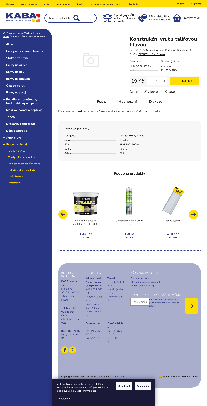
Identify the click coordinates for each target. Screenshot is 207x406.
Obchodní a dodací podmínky (146, 282)
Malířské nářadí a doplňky (24, 110)
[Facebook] (64, 349)
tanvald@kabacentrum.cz (115, 291)
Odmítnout (124, 386)
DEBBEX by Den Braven (151, 54)
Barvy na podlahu (18, 79)
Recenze (10, 3)
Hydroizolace (15, 176)
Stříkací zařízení (17, 58)
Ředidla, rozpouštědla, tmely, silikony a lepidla (22, 101)
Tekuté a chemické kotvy (22, 170)
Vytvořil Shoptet (172, 376)
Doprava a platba (29, 3)
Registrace (196, 3)
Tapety (10, 117)
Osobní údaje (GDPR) (142, 285)
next (195, 216)
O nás (46, 3)
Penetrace (14, 182)
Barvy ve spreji (16, 93)
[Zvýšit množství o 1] (164, 81)
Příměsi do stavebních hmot (24, 163)
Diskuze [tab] (155, 101)
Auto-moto (13, 138)
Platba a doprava (139, 278)
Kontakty (133, 3)
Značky (80, 3)
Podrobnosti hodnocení (178, 50)
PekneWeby (191, 376)
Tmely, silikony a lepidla (22, 157)
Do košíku (185, 81)
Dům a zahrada (16, 131)
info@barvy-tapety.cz (70, 320)
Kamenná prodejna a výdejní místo (106, 3)
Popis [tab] (101, 101)
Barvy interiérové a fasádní (24, 51)
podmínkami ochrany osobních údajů (164, 304)
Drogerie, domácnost (20, 124)
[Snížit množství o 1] (149, 81)
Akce (9, 44)
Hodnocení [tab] (127, 101)
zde (94, 391)
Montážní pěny (16, 151)
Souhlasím (143, 386)
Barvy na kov (15, 72)
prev (64, 216)
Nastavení (64, 398)
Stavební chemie (17, 145)
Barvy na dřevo (16, 65)
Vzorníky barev (63, 3)
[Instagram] (72, 349)
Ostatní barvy (15, 86)
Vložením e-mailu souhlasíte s (164, 302)
